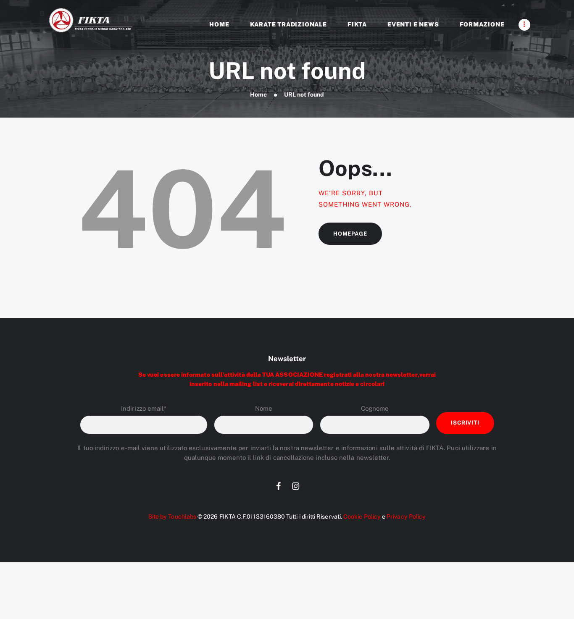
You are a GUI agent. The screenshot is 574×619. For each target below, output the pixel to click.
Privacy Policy (406, 516)
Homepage (350, 234)
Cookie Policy (362, 516)
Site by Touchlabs (172, 516)
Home (258, 94)
